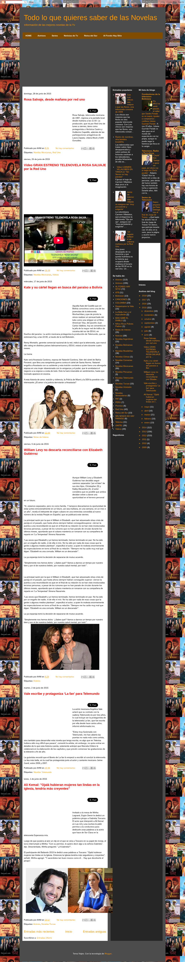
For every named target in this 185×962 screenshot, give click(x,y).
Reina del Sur (90, 35)
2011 (144, 439)
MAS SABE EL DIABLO (121, 319)
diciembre (149, 311)
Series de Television (147, 198)
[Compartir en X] (87, 148)
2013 (144, 431)
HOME (28, 35)
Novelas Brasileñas (124, 351)
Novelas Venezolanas (121, 394)
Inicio (68, 931)
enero (147, 422)
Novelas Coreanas (123, 360)
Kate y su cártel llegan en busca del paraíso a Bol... (152, 364)
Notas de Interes (41, 437)
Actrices (42, 35)
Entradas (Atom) (44, 938)
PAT (117, 399)
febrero (148, 418)
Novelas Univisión (123, 387)
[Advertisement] (92, 63)
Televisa (119, 422)
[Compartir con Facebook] (90, 148)
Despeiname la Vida (124, 306)
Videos (55, 274)
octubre (148, 319)
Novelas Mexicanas (42, 152)
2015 (144, 307)
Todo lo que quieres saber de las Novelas (90, 17)
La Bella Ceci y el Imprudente (123, 313)
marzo (147, 414)
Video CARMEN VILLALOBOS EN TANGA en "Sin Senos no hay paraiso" (124, 172)
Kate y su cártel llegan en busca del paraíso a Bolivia (63, 287)
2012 (144, 435)
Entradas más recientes (39, 931)
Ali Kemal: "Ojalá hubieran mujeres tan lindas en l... (151, 398)
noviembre (149, 315)
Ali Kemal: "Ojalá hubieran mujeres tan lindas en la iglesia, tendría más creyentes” (62, 786)
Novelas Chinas (122, 356)
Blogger (108, 953)
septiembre (149, 323)
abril (146, 411)
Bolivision (119, 296)
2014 (144, 427)
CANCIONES (121, 299)
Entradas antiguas (94, 931)
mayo (147, 407)
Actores (36, 681)
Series (55, 35)
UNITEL (119, 425)
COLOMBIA (120, 303)
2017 (144, 300)
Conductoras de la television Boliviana (151, 96)
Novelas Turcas (48, 924)
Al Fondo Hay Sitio (112, 35)
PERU (118, 402)
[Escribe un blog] (85, 148)
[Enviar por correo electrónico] (82, 148)
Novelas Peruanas (123, 372)
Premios (119, 406)
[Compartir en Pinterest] (93, 148)
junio (146, 335)
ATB (117, 292)
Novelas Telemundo (43, 772)
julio (146, 331)
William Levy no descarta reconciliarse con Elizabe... (151, 375)
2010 (144, 443)
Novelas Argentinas (124, 339)
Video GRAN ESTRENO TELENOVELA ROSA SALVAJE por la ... (152, 352)
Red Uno (56, 152)
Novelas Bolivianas (124, 345)
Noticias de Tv (71, 35)
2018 (144, 295)
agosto (147, 327)
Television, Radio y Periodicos (150, 152)
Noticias (119, 335)
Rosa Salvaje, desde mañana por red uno (54, 99)
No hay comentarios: (65, 148)
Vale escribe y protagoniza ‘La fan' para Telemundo (61, 693)
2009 (144, 447)
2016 (144, 303)
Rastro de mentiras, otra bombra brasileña (124, 139)
